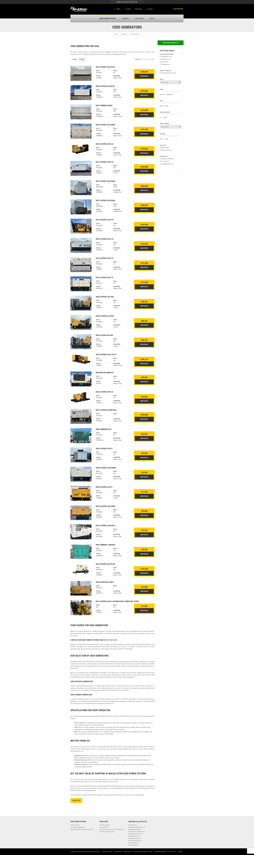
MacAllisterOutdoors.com (135, 840)
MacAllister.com (132, 825)
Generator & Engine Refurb (107, 831)
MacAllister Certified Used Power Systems (81, 829)
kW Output (162, 134)
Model (162, 79)
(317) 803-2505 (178, 9)
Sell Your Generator (105, 825)
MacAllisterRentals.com (134, 829)
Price (161, 89)
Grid (75, 59)
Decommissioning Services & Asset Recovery (112, 829)
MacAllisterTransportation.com (136, 831)
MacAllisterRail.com (133, 842)
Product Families (165, 70)
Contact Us (76, 800)
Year (161, 101)
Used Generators (75, 825)
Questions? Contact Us (170, 43)
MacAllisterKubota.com (134, 838)
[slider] (161, 91)
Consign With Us (104, 827)
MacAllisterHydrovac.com (135, 834)
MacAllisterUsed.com (134, 836)
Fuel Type (163, 145)
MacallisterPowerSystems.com (136, 827)
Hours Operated (165, 112)
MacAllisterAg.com (133, 845)
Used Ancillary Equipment (77, 827)
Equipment (124, 34)
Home (116, 34)
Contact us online (76, 795)
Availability (164, 156)
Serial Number (164, 123)
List (82, 59)
